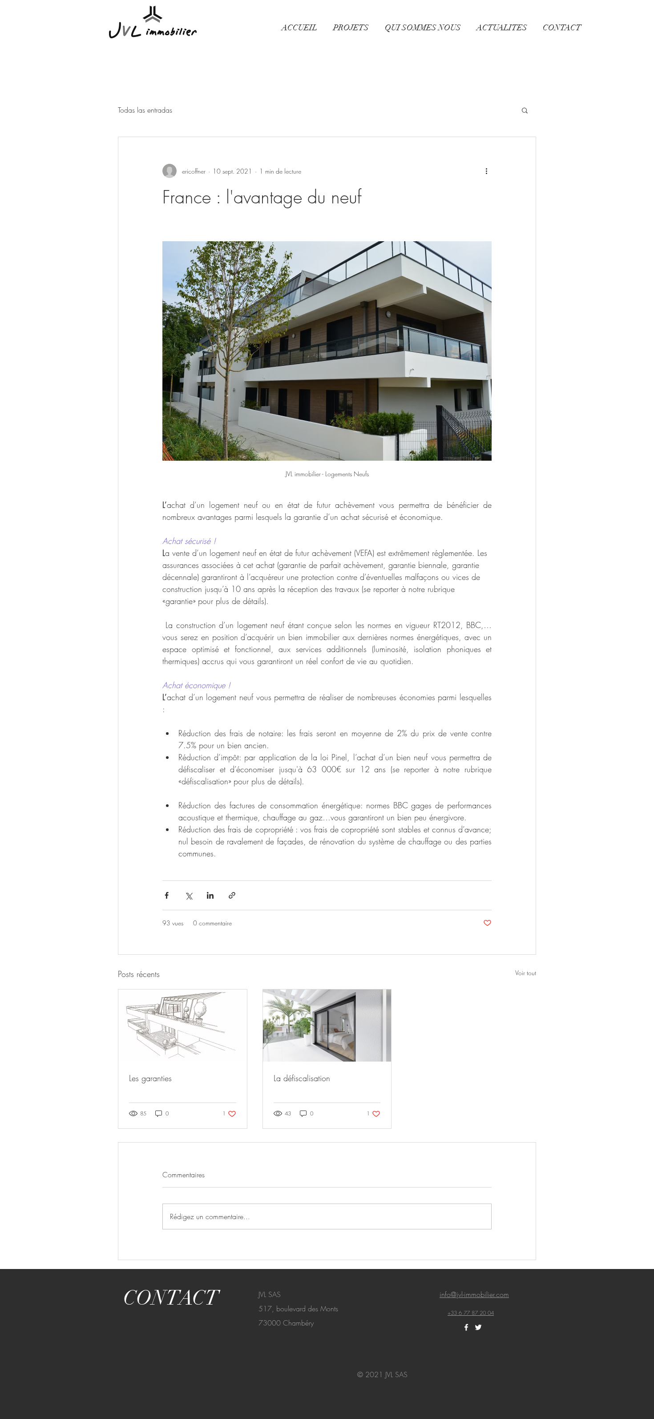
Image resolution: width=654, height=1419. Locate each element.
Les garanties (150, 1078)
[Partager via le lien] (232, 895)
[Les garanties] (182, 1025)
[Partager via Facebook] (166, 895)
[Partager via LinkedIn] (210, 895)
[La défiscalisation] (327, 1025)
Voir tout (525, 973)
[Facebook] (466, 1327)
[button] (525, 110)
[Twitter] (478, 1327)
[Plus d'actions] (486, 171)
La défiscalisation (302, 1078)
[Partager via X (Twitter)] (188, 895)
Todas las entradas (145, 110)
